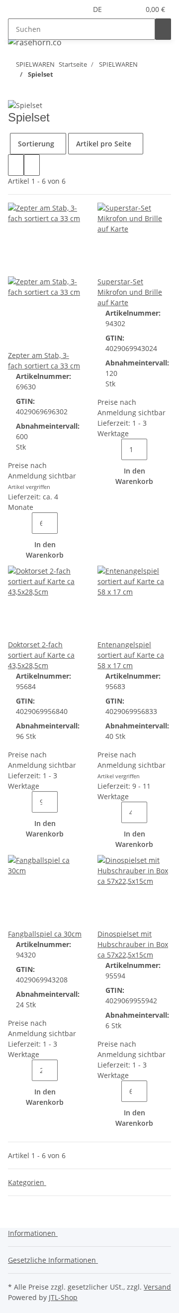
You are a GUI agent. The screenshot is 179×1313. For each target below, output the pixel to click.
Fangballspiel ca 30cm (45, 934)
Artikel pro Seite (103, 143)
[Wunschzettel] (132, 9)
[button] (120, 9)
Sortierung (36, 143)
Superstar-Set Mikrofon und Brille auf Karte (129, 292)
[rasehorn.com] (34, 42)
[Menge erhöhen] (66, 523)
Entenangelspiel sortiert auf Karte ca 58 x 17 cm (130, 655)
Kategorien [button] (27, 1182)
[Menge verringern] (24, 523)
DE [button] (98, 9)
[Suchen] (163, 29)
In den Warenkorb (45, 550)
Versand (157, 1287)
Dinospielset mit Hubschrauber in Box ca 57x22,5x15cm (132, 944)
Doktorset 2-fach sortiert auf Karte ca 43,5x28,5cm (41, 655)
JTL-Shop (63, 1297)
